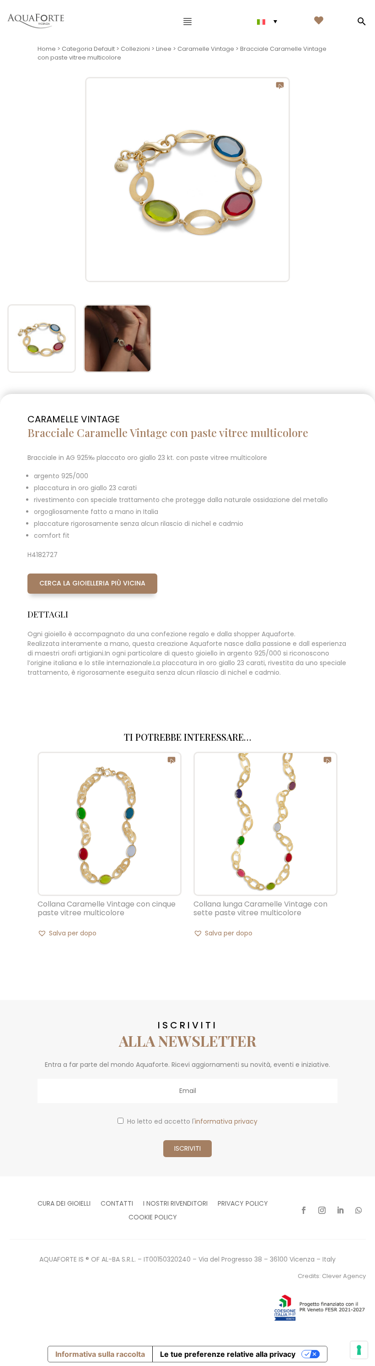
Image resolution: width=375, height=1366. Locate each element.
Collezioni (135, 48)
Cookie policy (153, 1218)
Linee (163, 48)
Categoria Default (88, 48)
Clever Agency (344, 1276)
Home (47, 48)
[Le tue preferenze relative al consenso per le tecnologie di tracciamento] (359, 1350)
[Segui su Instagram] (322, 1210)
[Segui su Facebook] (303, 1210)
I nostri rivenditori (175, 1204)
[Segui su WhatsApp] (358, 1210)
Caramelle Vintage (205, 48)
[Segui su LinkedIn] (340, 1210)
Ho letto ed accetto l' (192, 1121)
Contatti (117, 1204)
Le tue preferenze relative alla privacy (227, 1354)
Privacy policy (243, 1204)
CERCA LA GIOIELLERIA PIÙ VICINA (92, 583)
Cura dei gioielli (64, 1204)
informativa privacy (226, 1121)
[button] (67, 933)
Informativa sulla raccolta (100, 1354)
